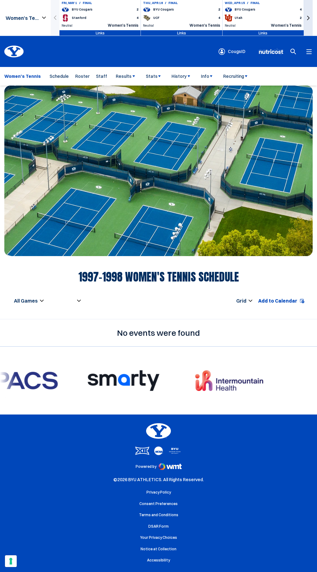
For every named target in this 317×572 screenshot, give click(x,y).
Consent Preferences (158, 503)
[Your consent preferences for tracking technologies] (11, 561)
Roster (82, 76)
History (179, 76)
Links (100, 32)
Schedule (59, 76)
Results (124, 76)
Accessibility (158, 559)
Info (205, 76)
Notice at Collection (158, 549)
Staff (101, 76)
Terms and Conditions (158, 514)
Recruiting (233, 76)
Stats (152, 76)
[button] (308, 18)
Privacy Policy (158, 492)
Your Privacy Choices (158, 537)
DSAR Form (158, 526)
